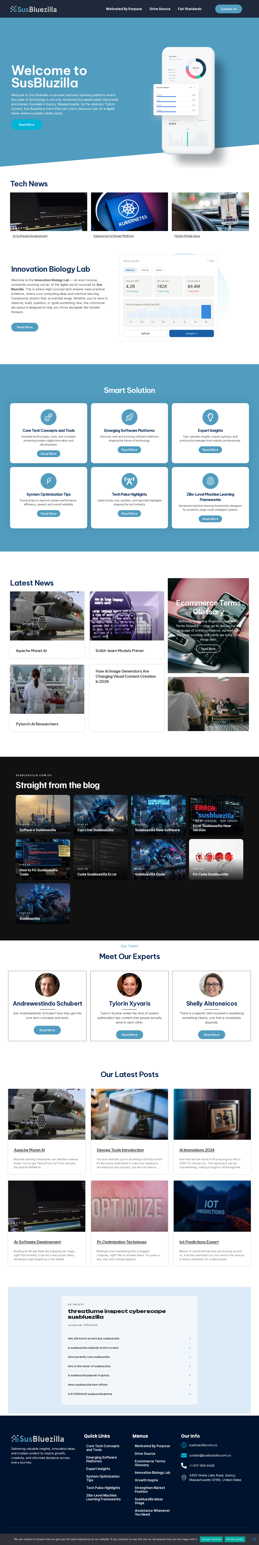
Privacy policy (235, 1539)
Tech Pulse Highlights (103, 1488)
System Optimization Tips (102, 1478)
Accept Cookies (211, 1539)
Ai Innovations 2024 (197, 1149)
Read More (208, 648)
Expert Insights (98, 1469)
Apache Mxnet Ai (31, 650)
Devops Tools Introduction (120, 1149)
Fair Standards (190, 9)
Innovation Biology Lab (152, 1473)
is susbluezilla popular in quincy (89, 1375)
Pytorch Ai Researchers (37, 724)
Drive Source (160, 9)
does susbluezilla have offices (88, 1384)
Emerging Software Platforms (101, 1459)
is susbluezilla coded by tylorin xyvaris (93, 1348)
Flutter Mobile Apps (187, 236)
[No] (254, 1539)
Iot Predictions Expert (199, 1241)
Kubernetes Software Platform (114, 236)
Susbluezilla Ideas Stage (149, 1501)
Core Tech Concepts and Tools (102, 1448)
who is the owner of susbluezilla (89, 1366)
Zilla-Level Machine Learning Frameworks (103, 1497)
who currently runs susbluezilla (88, 1357)
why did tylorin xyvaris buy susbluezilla (93, 1338)
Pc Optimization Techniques (122, 1241)
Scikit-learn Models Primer (120, 650)
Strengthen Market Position (150, 1490)
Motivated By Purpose (124, 9)
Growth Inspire (146, 1480)
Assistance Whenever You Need (152, 1512)
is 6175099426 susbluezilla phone (90, 1394)
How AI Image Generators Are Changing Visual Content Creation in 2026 (126, 676)
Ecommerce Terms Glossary (150, 1463)
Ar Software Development (30, 236)
